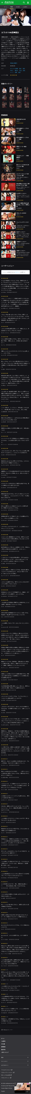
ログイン (17, 272)
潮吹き (16, 70)
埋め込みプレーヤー (8, 1029)
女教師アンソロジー (21, 241)
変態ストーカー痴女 (21, 146)
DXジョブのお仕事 (5, 1075)
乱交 (20, 70)
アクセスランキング (6, 1069)
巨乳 (24, 70)
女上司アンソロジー (21, 193)
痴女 (20, 68)
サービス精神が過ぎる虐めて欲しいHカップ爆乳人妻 (22, 204)
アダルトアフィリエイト (7, 1072)
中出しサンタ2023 (21, 213)
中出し (12, 70)
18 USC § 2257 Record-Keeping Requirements (12, 1085)
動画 (11, 6)
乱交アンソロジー (20, 232)
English (3, 1091)
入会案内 (25, 6)
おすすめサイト (5, 1065)
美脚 (16, 72)
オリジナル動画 (14, 68)
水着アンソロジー (20, 250)
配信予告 (3, 1049)
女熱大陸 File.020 (21, 119)
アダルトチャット (5, 1077)
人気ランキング (5, 1052)
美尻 (19, 72)
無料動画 (3, 1046)
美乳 (24, 68)
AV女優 (17, 6)
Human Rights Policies (6, 1088)
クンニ (12, 72)
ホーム (5, 6)
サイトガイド (4, 1061)
